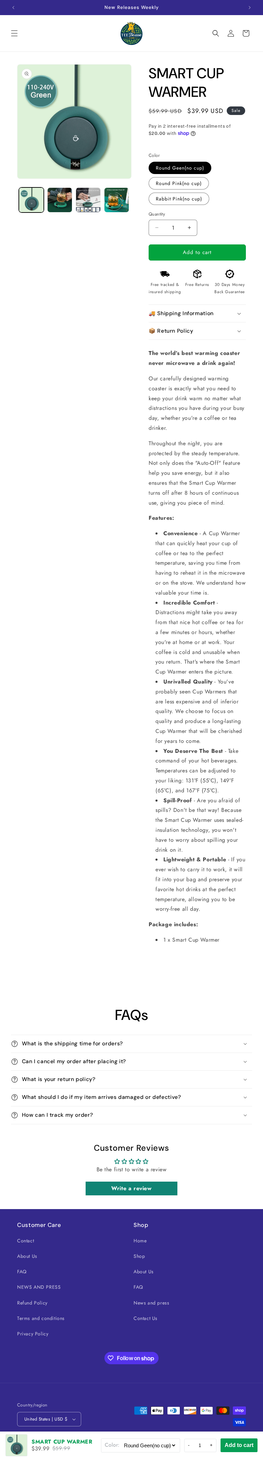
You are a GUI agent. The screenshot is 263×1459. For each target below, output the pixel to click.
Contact (25, 1240)
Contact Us (146, 1318)
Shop (139, 1256)
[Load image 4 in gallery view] (116, 199)
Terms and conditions (41, 1318)
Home (140, 1240)
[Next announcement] (249, 7)
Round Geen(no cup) (180, 167)
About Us (27, 1256)
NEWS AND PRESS (39, 1287)
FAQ (22, 1271)
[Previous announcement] (13, 7)
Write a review (131, 1188)
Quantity (157, 214)
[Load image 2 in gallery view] (59, 199)
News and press (151, 1302)
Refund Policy (32, 1302)
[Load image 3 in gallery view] (88, 199)
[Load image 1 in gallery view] (31, 199)
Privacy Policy (32, 1333)
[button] (14, 33)
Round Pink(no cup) (179, 183)
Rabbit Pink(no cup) (179, 198)
